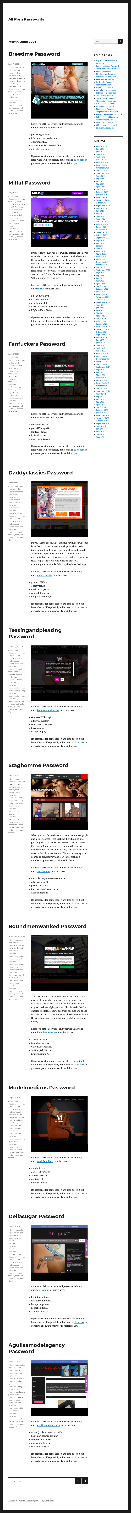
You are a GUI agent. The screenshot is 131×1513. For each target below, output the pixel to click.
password (19, 100)
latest (18, 92)
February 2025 (102, 192)
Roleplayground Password (107, 117)
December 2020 (103, 327)
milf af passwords (15, 210)
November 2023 (102, 232)
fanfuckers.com (14, 387)
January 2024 (101, 227)
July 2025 (100, 179)
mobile (11, 97)
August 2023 (101, 240)
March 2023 (101, 254)
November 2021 (102, 297)
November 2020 (103, 329)
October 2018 (101, 388)
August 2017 (101, 426)
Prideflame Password (105, 128)
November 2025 (102, 168)
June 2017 (100, 432)
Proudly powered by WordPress (40, 1501)
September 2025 (103, 173)
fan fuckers (13, 363)
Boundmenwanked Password (47, 926)
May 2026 (100, 154)
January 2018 (101, 413)
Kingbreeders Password (106, 74)
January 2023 (101, 259)
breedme (42, 127)
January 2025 (101, 195)
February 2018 (102, 410)
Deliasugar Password (36, 1216)
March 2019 (101, 375)
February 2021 (102, 321)
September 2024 (103, 206)
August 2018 (101, 394)
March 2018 (101, 407)
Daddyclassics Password (40, 472)
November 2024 (103, 200)
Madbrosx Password (104, 120)
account (14, 68)
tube (23, 108)
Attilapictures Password (106, 101)
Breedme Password (34, 54)
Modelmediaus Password (41, 1087)
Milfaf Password (29, 183)
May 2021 (100, 313)
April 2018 (100, 405)
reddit (19, 105)
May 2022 (100, 281)
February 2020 (102, 353)
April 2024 (100, 219)
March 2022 (101, 286)
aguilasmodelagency (48, 1425)
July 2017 (99, 429)
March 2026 (101, 160)
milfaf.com (12, 220)
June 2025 (100, 181)
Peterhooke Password (105, 79)
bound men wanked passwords (15, 950)
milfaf (40, 288)
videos (11, 113)
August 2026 (101, 146)
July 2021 (100, 308)
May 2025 (100, 184)
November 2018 (102, 386)
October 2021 (101, 300)
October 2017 (101, 421)
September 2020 (103, 335)
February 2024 (102, 224)
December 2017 (102, 415)
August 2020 (101, 337)
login (10, 94)
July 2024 (100, 211)
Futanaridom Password (106, 93)
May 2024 (100, 216)
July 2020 (100, 340)
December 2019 (102, 359)
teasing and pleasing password (15, 677)
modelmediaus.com (16, 1139)
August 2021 (101, 305)
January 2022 (101, 292)
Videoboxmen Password (106, 125)
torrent (11, 108)
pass (17, 97)
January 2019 (101, 380)
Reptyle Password (103, 71)
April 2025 (100, 187)
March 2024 (101, 222)
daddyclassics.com (16, 513)
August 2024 (101, 208)
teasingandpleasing (48, 710)
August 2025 (101, 176)
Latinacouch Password (105, 104)
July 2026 (100, 149)
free (10, 92)
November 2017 (102, 418)
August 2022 (101, 273)
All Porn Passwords (26, 19)
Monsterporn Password (106, 98)
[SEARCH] (120, 41)
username (20, 111)
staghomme (43, 871)
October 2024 (101, 203)
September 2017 (103, 423)
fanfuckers (43, 417)
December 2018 (102, 383)
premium (12, 105)
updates (11, 111)
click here (79, 160)
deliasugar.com (14, 1254)
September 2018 (103, 391)
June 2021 (100, 310)
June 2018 (100, 399)
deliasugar (43, 1290)
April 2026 (100, 157)
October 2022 (101, 267)
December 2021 (102, 294)
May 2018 (100, 402)
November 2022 (102, 265)
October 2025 (101, 171)
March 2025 (101, 189)
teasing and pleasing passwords (15, 682)
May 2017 (100, 434)
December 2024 (103, 197)
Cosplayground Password (107, 112)
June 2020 (100, 343)
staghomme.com (15, 825)
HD (14, 92)
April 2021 (100, 316)
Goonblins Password (104, 96)
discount (12, 89)
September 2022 (103, 270)
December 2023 (103, 230)
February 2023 (102, 257)
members (17, 94)
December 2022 (103, 262)
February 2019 (102, 378)
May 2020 (100, 345)
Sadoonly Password (104, 87)
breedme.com (14, 86)
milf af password (17, 207)
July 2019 (99, 372)
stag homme (13, 800)
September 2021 (103, 302)
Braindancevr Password (106, 90)
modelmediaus (45, 1161)
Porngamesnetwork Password (109, 114)
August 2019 (101, 370)
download (20, 89)
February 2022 (102, 289)
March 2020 (101, 351)
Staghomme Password (38, 765)
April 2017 (100, 437)
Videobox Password (104, 122)
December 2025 (102, 165)
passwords (12, 102)
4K (9, 68)
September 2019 (103, 367)
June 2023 (100, 246)
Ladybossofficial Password (107, 66)
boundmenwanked (47, 1032)
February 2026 (102, 162)
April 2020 (100, 348)
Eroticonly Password (104, 85)
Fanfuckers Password (36, 344)
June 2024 (100, 214)
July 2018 (99, 397)
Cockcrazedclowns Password (108, 69)
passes (11, 100)
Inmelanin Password (105, 106)
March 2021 (101, 319)
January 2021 (101, 324)
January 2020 (101, 356)
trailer (17, 108)
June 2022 (100, 278)
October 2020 (101, 332)
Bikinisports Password (105, 109)
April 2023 (100, 251)
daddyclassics (44, 575)
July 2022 (100, 275)
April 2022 (100, 284)
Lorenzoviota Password (106, 77)
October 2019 (101, 364)
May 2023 (100, 249)
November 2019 (102, 362)
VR (16, 113)
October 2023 (101, 235)
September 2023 (103, 238)
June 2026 (100, 152)
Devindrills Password (105, 82)
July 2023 (100, 243)
